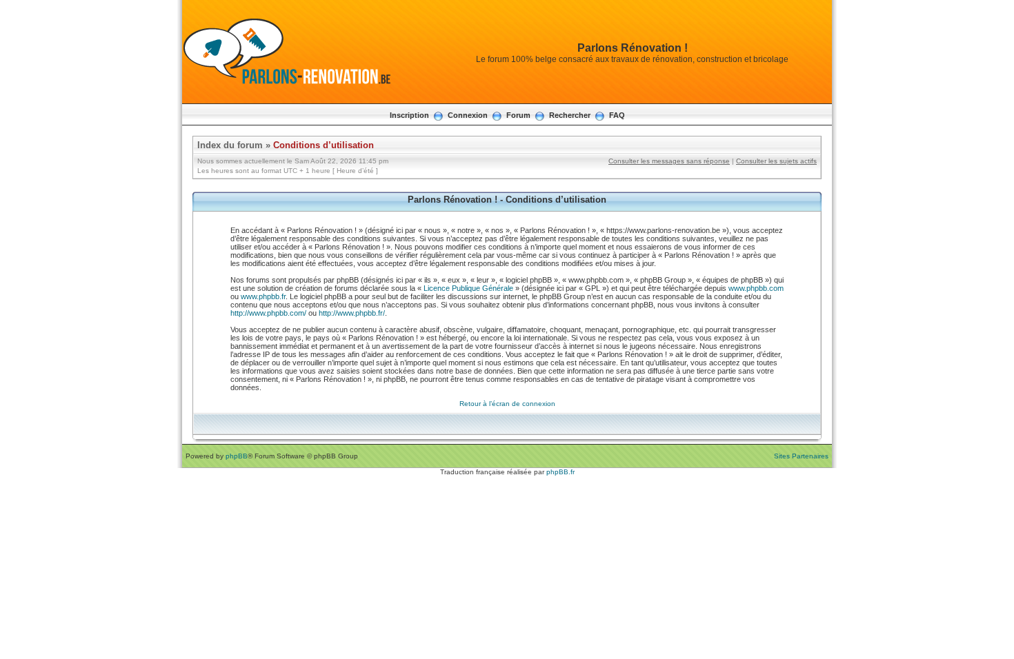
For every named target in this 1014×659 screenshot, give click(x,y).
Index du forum (230, 145)
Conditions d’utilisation (323, 145)
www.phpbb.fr (263, 296)
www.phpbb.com (756, 288)
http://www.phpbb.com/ (268, 313)
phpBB (237, 456)
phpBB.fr (560, 472)
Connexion (468, 115)
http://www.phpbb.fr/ (352, 313)
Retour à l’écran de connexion (507, 403)
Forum (518, 115)
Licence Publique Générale (468, 288)
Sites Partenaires (801, 456)
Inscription (409, 115)
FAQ (617, 115)
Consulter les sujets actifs (776, 161)
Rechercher (569, 115)
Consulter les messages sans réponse (669, 161)
